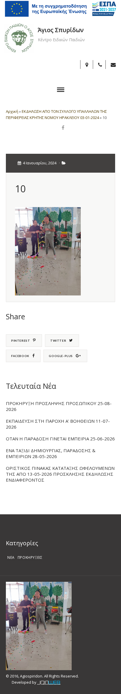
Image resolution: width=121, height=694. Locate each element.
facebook (20, 356)
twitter (58, 340)
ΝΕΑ (11, 557)
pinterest (20, 340)
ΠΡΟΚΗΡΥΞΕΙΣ (30, 557)
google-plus (61, 356)
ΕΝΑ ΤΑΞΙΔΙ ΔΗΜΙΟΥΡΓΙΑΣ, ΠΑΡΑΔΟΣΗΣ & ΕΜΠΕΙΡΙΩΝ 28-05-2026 (50, 453)
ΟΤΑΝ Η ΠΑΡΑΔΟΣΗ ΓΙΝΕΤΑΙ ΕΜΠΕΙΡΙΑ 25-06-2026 (60, 439)
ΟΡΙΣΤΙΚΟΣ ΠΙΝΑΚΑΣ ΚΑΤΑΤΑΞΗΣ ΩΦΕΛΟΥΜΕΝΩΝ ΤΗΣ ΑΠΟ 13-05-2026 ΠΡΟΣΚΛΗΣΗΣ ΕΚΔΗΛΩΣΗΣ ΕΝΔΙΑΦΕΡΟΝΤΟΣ (60, 474)
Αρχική (12, 111)
